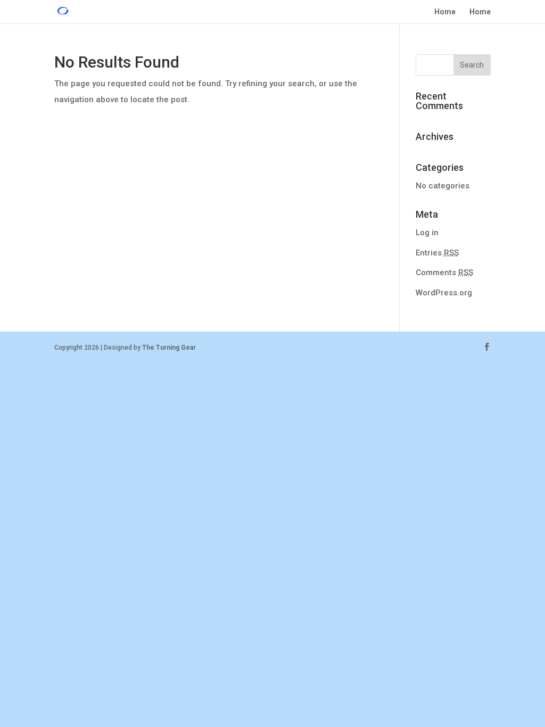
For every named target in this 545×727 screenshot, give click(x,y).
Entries (437, 253)
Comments (444, 272)
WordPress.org (444, 293)
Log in (427, 232)
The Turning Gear (169, 347)
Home (445, 12)
